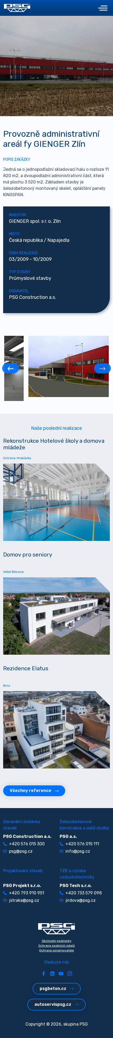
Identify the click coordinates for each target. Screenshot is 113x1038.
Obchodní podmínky (56, 941)
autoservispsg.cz (52, 1004)
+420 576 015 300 (27, 843)
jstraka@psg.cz (24, 900)
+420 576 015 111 (82, 843)
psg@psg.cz (21, 851)
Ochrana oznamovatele (56, 950)
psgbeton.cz (53, 988)
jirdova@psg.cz (80, 900)
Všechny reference (30, 790)
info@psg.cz (77, 851)
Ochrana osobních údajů (56, 945)
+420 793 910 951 (26, 892)
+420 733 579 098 (83, 892)
